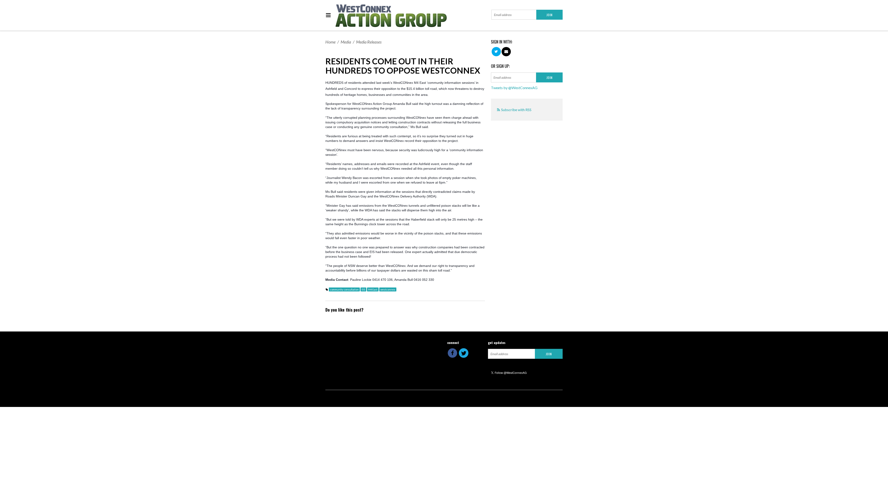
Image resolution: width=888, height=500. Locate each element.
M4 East (372, 289)
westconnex (387, 289)
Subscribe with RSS (516, 109)
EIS (363, 289)
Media (346, 41)
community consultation (344, 289)
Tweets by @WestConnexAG (514, 87)
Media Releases (369, 41)
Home (330, 41)
